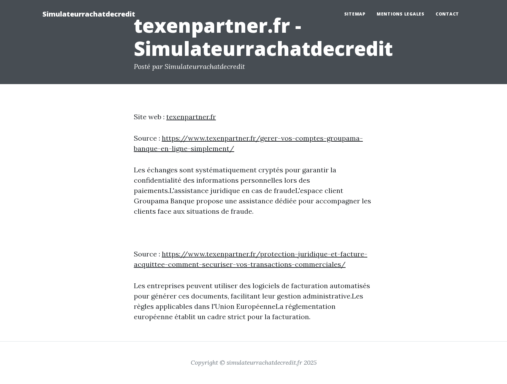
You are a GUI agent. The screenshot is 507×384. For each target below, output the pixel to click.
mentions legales (401, 14)
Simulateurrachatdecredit (88, 14)
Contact (447, 14)
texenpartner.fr (191, 116)
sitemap (355, 14)
